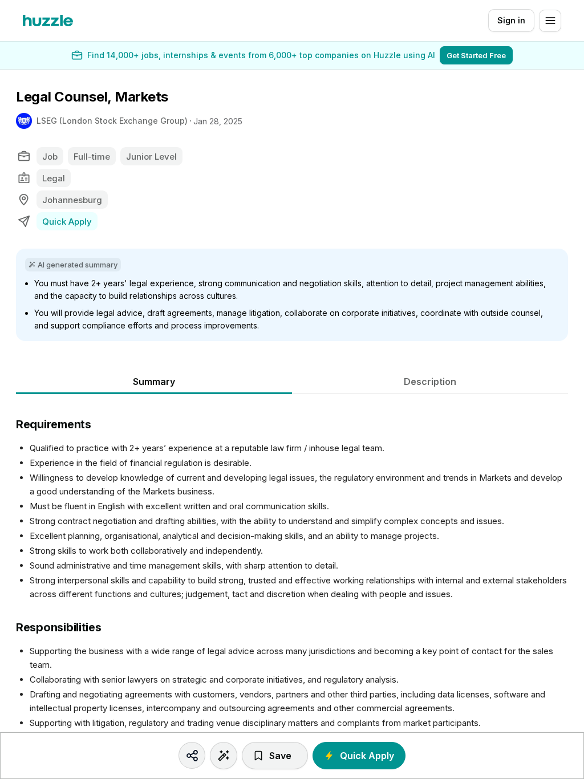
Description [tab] (430, 381)
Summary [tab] (154, 381)
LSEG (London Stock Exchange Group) (112, 120)
